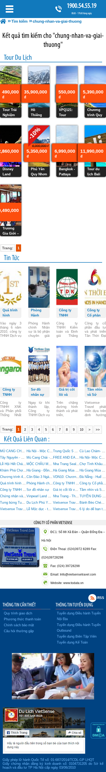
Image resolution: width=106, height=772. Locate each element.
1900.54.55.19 (81, 5)
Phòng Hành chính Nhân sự (47, 483)
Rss (92, 598)
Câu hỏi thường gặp (19, 631)
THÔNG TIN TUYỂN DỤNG (74, 605)
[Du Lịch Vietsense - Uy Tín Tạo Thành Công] (53, 698)
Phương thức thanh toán (22, 619)
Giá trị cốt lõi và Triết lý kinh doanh (79, 490)
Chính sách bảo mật (19, 625)
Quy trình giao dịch (18, 613)
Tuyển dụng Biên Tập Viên (76, 636)
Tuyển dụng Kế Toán (72, 642)
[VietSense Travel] (3, 21)
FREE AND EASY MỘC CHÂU (76, 457)
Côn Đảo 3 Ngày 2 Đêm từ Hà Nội (51, 477)
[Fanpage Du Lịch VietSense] (44, 752)
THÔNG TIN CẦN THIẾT (19, 605)
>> (98, 430)
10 (81, 430)
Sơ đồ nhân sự (37, 490)
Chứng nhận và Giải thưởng (21, 496)
